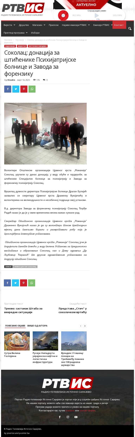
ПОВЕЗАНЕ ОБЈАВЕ (15, 325)
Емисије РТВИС (101, 25)
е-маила (70, 410)
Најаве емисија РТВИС (74, 25)
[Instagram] (68, 417)
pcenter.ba (24, 433)
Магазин (37, 25)
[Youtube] (75, 417)
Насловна (8, 40)
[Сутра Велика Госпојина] (17, 340)
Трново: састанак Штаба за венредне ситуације (23, 310)
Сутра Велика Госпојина (12, 354)
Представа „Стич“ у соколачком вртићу (73, 310)
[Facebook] (7, 89)
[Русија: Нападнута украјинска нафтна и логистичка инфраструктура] (45, 340)
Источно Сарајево (37, 46)
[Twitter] (15, 89)
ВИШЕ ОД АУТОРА (37, 325)
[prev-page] (80, 326)
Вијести (8, 25)
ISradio (11, 80)
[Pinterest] (23, 89)
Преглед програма (14, 32)
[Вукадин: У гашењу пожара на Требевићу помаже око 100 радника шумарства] (74, 340)
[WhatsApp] (32, 89)
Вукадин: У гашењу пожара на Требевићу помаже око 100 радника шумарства (72, 359)
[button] (130, 29)
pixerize (11, 433)
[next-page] (85, 326)
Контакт (119, 25)
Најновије (19, 40)
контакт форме (87, 410)
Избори (35, 32)
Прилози (54, 25)
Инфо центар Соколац (25, 267)
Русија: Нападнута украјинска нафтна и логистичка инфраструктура (45, 357)
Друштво (24, 25)
